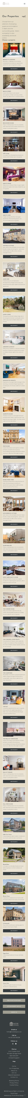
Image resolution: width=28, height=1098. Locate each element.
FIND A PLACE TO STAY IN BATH (14, 1000)
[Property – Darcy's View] (14, 174)
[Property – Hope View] (14, 269)
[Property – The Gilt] (14, 697)
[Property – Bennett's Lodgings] (14, 50)
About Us (14, 1070)
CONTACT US (14, 1012)
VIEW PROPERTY (14, 68)
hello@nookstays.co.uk (14, 1032)
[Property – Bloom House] (14, 886)
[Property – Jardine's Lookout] (14, 337)
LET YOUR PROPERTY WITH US (14, 1006)
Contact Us (14, 1077)
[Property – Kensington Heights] (14, 371)
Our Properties (14, 1068)
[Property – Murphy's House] (14, 404)
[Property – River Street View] (14, 470)
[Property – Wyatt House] (14, 82)
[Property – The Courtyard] (14, 663)
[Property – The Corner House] (14, 599)
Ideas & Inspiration (14, 1075)
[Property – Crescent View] (14, 144)
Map (14, 1061)
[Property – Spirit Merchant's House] (14, 567)
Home (14, 1066)
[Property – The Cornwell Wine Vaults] (14, 630)
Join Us (14, 1072)
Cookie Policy (14, 1085)
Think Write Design (18, 1095)
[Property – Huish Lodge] (14, 304)
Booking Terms (14, 1080)
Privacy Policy (14, 1083)
